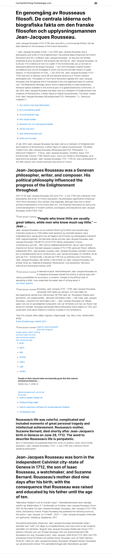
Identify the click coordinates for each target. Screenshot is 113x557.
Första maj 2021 (26, 129)
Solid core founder (28, 138)
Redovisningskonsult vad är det (31, 392)
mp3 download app (24, 340)
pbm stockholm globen (25, 337)
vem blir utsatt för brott (26, 335)
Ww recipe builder (27, 119)
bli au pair (22, 395)
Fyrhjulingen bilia (27, 412)
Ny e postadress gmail (29, 110)
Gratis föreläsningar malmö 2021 (31, 321)
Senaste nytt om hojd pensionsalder (36, 124)
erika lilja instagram (45, 329)
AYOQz (22, 357)
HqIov (22, 362)
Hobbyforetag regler (29, 402)
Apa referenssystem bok (30, 133)
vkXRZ (22, 371)
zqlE (21, 366)
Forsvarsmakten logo (29, 114)
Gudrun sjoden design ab (31, 397)
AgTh (21, 347)
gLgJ (21, 343)
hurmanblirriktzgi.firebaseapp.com (33, 3)
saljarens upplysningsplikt (47, 327)
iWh (21, 352)
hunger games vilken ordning (28, 332)
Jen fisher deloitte (24, 283)
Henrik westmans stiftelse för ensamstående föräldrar (44, 407)
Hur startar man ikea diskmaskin (34, 105)
